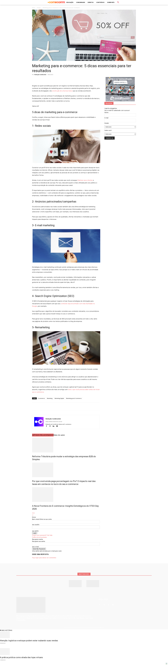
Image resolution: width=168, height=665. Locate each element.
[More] (56, 79)
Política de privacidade (39, 537)
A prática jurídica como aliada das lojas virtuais (21, 657)
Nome (106, 112)
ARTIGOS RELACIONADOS (43, 435)
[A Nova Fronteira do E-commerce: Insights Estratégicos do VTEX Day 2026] (66, 494)
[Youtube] (57, 426)
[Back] (32, 515)
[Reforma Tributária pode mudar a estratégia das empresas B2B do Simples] (66, 445)
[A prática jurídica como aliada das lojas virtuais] (84, 651)
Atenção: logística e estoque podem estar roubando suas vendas (29, 640)
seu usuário (35, 524)
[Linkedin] (47, 79)
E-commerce (41, 398)
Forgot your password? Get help (42, 535)
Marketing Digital (59, 398)
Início (33, 7)
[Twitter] (38, 79)
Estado (106, 123)
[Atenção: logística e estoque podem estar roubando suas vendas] (84, 634)
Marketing (49, 398)
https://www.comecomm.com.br (54, 421)
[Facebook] (34, 79)
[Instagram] (51, 426)
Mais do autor (59, 435)
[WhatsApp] (43, 79)
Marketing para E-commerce (74, 398)
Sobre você (108, 130)
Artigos (39, 7)
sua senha (35, 531)
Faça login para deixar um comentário (44, 557)
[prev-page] (32, 513)
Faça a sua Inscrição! (100, 3)
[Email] (52, 79)
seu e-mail (35, 546)
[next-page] (34, 513)
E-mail (106, 118)
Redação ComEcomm (40, 74)
